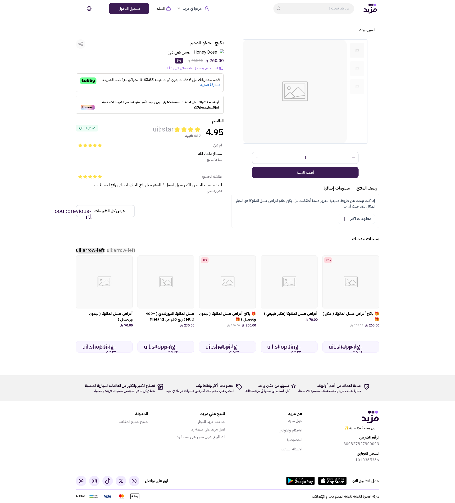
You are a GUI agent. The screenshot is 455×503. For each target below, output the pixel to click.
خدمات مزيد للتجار (211, 422)
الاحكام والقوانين (290, 430)
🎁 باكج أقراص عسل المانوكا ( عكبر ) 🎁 (351, 316)
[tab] (357, 50)
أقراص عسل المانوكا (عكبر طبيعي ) (291, 314)
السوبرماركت (367, 29)
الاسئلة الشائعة (291, 449)
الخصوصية (294, 440)
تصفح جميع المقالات (133, 422)
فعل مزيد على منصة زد (208, 429)
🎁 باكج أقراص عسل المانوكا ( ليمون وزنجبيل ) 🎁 (227, 316)
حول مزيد (295, 421)
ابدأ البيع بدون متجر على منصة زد (201, 437)
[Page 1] (357, 50)
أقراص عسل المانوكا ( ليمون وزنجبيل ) (111, 316)
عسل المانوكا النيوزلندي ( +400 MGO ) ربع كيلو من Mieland (170, 316)
